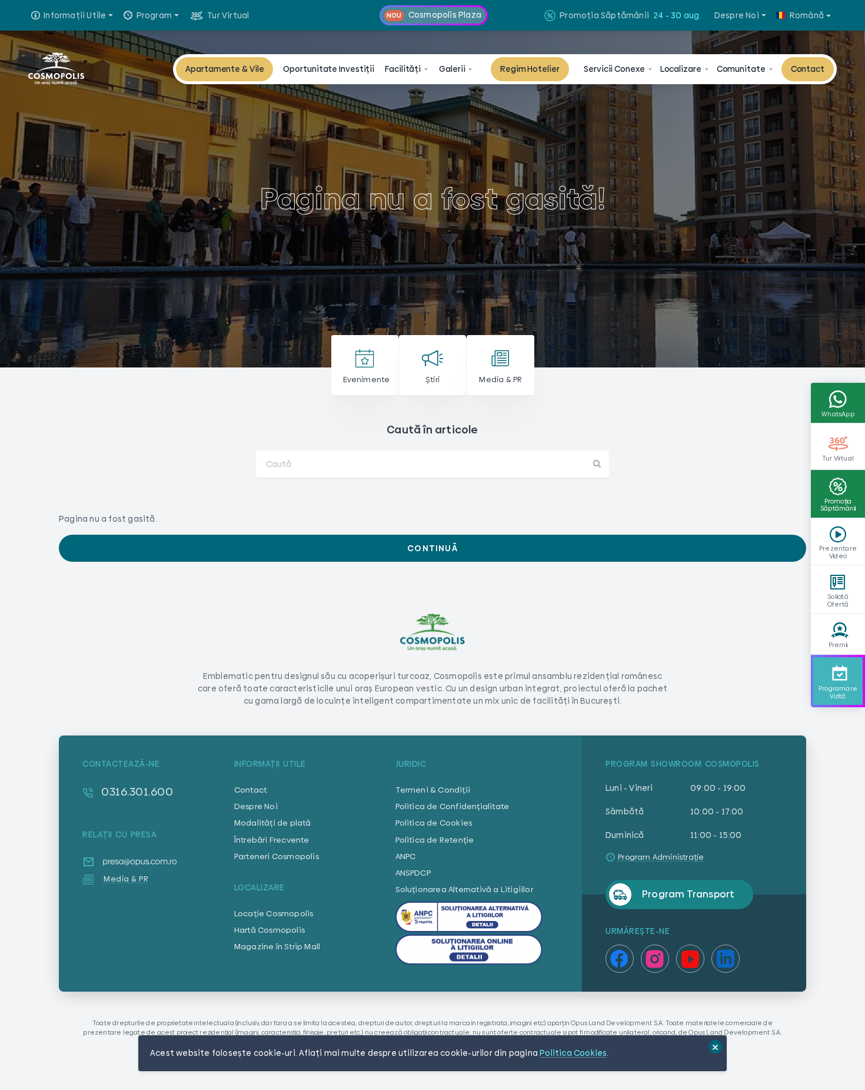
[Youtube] (690, 972)
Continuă (432, 548)
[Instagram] (655, 972)
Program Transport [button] (688, 894)
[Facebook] (620, 972)
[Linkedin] (725, 972)
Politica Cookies (573, 1053)
